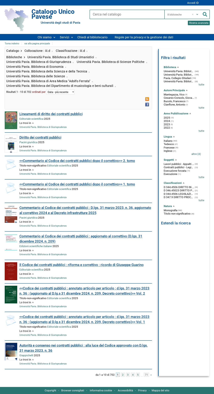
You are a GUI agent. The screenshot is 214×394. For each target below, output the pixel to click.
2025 (167, 117)
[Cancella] (192, 14)
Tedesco (169, 144)
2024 (167, 121)
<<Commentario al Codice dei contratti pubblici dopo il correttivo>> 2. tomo (77, 161)
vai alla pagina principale (37, 43)
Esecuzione (170, 174)
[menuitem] (46, 37)
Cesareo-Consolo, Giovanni (179, 97)
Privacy (142, 390)
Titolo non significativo (177, 213)
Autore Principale (174, 90)
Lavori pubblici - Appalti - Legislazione (179, 164)
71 (146, 374)
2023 (167, 124)
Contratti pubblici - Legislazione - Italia (179, 167)
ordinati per (39, 92)
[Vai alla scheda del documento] (11, 120)
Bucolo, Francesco (174, 101)
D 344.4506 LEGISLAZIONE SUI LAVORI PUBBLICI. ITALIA (179, 193)
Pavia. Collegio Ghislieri (177, 78)
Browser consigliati (72, 390)
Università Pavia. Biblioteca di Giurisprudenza (43, 127)
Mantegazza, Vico (174, 94)
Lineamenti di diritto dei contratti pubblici (51, 114)
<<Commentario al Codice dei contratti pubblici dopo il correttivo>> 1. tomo (77, 184)
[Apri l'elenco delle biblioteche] (197, 14)
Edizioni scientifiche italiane (35, 246)
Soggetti (169, 159)
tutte (201, 84)
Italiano (168, 140)
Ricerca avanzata (198, 22)
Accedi (191, 2)
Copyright (50, 390)
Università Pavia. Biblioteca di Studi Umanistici (179, 81)
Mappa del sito (160, 390)
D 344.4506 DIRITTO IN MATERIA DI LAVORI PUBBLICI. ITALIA (179, 187)
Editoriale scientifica (31, 118)
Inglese (168, 150)
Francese (169, 147)
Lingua (168, 136)
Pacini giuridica (28, 142)
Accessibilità (125, 390)
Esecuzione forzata (175, 170)
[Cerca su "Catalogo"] (127, 14)
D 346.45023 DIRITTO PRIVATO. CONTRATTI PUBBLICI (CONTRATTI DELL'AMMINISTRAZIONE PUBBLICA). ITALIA (179, 190)
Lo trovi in (25, 123)
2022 (167, 127)
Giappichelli (26, 355)
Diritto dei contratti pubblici (40, 137)
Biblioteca (170, 67)
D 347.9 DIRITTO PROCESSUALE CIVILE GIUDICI (179, 197)
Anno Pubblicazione (176, 113)
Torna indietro (12, 43)
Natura (168, 206)
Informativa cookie (101, 390)
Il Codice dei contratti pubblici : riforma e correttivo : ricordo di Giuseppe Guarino (81, 265)
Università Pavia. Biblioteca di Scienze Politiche (179, 74)
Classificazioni (173, 182)
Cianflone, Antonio (174, 104)
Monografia (170, 210)
